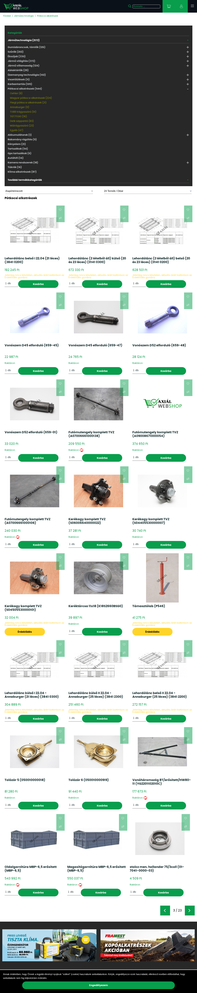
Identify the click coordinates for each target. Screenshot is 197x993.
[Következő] (190, 910)
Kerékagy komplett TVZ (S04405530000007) (150, 521)
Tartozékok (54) (18, 149)
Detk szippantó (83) (22, 121)
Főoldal (7, 16)
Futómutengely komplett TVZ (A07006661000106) (27, 521)
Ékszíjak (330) (17, 56)
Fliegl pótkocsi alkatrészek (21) (28, 102)
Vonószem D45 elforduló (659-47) (95, 345)
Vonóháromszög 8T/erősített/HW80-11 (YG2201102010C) (161, 782)
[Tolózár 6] (98, 751)
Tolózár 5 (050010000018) (25, 780)
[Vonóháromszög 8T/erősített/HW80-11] (162, 751)
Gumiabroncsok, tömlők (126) (26, 47)
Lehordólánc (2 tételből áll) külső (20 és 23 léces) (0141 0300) (97, 260)
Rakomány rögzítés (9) (22, 139)
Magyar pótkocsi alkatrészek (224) (31, 98)
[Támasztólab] (162, 578)
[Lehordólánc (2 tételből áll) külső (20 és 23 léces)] (98, 230)
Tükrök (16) (15, 167)
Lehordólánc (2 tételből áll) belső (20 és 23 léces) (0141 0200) (161, 260)
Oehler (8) (16, 93)
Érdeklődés (25, 632)
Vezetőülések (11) (19, 79)
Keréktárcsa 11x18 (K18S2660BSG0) (95, 606)
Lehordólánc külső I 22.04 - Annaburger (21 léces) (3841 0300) (32, 695)
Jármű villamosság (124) (23, 65)
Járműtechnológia (24, 16)
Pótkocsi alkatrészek (47, 16)
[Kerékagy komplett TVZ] (98, 491)
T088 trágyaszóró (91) (23, 112)
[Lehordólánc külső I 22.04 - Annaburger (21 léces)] (34, 665)
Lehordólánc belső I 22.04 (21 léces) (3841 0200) (32, 260)
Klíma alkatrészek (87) (22, 172)
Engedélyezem (98, 985)
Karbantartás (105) (20, 84)
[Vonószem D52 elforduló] (162, 317)
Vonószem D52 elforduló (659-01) (31, 432)
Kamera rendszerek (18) (23, 162)
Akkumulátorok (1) (20, 135)
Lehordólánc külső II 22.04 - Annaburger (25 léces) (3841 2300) (95, 695)
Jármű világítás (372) (21, 61)
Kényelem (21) (17, 144)
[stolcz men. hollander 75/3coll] (160, 838)
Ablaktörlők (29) (18, 70)
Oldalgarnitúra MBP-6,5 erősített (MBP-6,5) (31, 868)
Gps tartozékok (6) (19, 153)
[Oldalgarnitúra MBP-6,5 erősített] (34, 839)
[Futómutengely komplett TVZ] (98, 404)
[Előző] (165, 910)
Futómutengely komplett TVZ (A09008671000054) (155, 434)
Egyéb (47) (16, 130)
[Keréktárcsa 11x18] (98, 578)
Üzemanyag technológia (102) (27, 75)
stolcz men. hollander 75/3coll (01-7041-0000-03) (157, 868)
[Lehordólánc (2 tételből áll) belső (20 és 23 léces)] (162, 230)
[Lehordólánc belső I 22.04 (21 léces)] (34, 230)
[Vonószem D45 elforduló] (34, 317)
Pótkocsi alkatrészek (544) (25, 89)
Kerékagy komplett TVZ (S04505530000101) (23, 608)
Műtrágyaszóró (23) (22, 125)
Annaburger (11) (19, 107)
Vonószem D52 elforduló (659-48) (159, 345)
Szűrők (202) (16, 52)
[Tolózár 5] (34, 751)
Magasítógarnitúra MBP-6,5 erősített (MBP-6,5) (96, 868)
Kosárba (38, 284)
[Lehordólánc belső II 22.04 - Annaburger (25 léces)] (162, 665)
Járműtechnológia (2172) (24, 40)
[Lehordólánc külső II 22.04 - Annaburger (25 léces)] (98, 665)
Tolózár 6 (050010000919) (88, 780)
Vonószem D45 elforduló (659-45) (32, 345)
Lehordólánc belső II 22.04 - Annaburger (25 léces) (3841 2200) (159, 695)
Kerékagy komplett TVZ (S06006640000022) (87, 521)
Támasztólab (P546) (148, 606)
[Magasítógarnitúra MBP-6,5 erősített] (97, 839)
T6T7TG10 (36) (18, 116)
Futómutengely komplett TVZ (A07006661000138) (91, 434)
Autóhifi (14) (16, 158)
